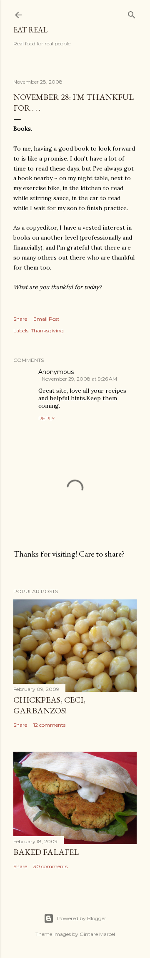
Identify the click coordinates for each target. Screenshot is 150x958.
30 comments (50, 866)
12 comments (49, 725)
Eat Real (30, 30)
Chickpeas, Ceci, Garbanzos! (49, 705)
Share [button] (20, 319)
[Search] (132, 13)
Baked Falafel (46, 852)
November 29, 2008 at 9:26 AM (79, 379)
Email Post (46, 319)
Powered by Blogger (81, 918)
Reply (46, 418)
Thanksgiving (47, 330)
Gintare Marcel (97, 934)
